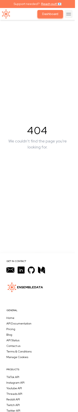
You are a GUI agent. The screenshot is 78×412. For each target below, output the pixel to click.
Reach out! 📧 (51, 4)
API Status (12, 340)
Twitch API (13, 405)
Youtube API (14, 388)
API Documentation (18, 323)
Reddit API (13, 399)
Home (10, 318)
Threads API (14, 394)
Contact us (13, 346)
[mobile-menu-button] (69, 14)
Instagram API (15, 382)
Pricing (10, 329)
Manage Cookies (17, 357)
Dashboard (50, 14)
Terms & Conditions (19, 351)
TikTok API (12, 377)
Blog (9, 334)
